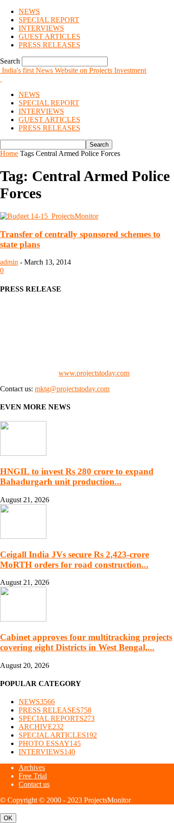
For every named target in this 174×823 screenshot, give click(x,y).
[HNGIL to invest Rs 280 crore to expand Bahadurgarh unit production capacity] (23, 453)
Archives (32, 767)
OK (8, 818)
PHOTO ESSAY (50, 743)
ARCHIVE (41, 727)
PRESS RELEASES (49, 45)
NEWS (29, 11)
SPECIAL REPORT (49, 20)
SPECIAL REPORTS (57, 718)
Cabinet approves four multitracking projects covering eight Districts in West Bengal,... (86, 642)
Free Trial (33, 776)
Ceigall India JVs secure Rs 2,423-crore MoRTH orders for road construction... (74, 560)
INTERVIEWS (41, 28)
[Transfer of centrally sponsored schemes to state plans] (49, 216)
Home (9, 153)
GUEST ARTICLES (49, 36)
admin (9, 262)
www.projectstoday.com (93, 373)
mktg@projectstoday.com (72, 389)
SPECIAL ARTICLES (58, 735)
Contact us (34, 784)
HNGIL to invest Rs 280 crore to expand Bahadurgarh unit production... (77, 476)
